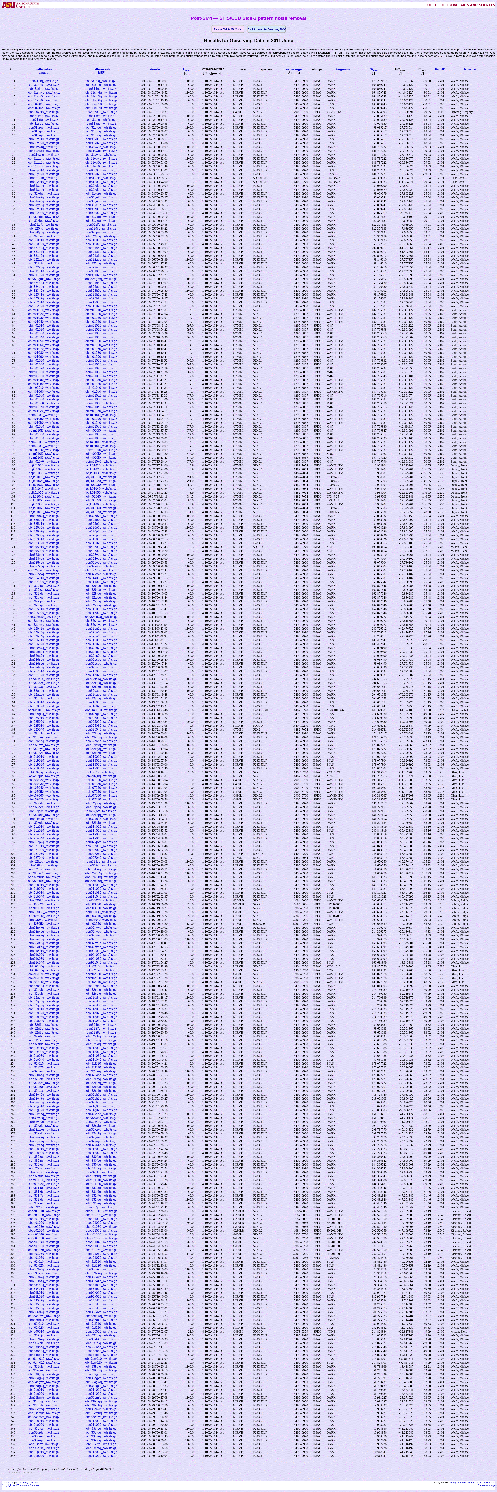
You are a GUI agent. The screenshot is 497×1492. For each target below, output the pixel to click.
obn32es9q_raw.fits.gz (44, 655)
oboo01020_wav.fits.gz (44, 1215)
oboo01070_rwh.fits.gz (101, 1257)
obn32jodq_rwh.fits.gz (101, 803)
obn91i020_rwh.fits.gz (101, 1184)
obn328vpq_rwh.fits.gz (101, 558)
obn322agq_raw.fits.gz (43, 267)
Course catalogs (486, 1485)
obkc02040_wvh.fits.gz (101, 982)
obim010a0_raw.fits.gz (44, 395)
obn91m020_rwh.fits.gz (101, 1362)
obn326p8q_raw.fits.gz (43, 535)
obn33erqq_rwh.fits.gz (101, 1440)
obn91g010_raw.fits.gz (43, 1106)
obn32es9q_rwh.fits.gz (101, 655)
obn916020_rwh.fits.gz (101, 644)
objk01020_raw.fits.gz (44, 481)
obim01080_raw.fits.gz (44, 372)
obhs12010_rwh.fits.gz (101, 182)
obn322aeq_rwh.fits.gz (101, 259)
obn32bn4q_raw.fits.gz (43, 636)
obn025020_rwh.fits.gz (101, 721)
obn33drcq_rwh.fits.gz (101, 1428)
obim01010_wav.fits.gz (44, 310)
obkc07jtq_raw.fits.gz (44, 772)
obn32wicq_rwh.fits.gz (101, 1118)
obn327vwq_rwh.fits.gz (101, 570)
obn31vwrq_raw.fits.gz (44, 147)
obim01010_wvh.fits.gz (101, 310)
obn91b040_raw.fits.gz (43, 896)
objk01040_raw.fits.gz (44, 496)
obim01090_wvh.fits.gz (101, 356)
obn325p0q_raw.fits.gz (43, 519)
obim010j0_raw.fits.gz (44, 457)
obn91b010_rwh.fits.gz (101, 885)
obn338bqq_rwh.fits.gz (101, 1354)
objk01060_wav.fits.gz (44, 504)
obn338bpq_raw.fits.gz (43, 1351)
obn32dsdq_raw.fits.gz (44, 667)
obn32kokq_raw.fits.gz (44, 818)
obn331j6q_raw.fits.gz (44, 1191)
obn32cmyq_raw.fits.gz (44, 624)
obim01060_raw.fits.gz (44, 364)
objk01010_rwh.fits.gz (101, 477)
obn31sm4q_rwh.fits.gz (101, 92)
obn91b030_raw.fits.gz (43, 892)
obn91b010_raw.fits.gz (43, 885)
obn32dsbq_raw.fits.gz (44, 659)
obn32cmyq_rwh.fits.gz (101, 624)
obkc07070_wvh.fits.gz (101, 799)
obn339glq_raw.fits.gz (44, 1366)
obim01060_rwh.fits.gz (101, 364)
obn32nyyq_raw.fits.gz (44, 931)
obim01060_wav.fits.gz (44, 345)
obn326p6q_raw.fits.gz (43, 527)
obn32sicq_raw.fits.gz (44, 1040)
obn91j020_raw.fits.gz (44, 1265)
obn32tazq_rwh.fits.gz (101, 1083)
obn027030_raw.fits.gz (43, 853)
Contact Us (8, 1482)
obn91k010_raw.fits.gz (44, 1292)
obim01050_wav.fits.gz (44, 341)
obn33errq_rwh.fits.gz (101, 1444)
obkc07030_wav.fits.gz (44, 784)
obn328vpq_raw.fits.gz (44, 558)
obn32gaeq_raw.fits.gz (43, 694)
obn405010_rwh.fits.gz (101, 547)
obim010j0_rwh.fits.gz (101, 457)
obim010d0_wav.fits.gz (44, 391)
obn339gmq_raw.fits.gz (44, 1370)
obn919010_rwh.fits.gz (101, 756)
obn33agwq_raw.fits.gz (44, 1382)
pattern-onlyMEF (101, 71)
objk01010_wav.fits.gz (44, 465)
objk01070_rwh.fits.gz (101, 512)
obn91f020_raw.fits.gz (44, 1067)
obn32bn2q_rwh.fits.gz (101, 628)
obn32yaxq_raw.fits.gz (44, 1137)
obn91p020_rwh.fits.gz (101, 1455)
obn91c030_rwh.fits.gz (101, 958)
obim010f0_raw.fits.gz (44, 430)
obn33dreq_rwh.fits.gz (101, 1436)
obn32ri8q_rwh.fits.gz (101, 1032)
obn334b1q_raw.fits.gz (43, 1288)
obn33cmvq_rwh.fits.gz (101, 1417)
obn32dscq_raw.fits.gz (44, 663)
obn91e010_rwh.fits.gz (101, 1048)
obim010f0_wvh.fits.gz (101, 415)
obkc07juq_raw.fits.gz (44, 776)
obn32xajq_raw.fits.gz (44, 1125)
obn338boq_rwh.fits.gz (101, 1347)
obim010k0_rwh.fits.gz (101, 461)
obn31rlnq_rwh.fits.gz (101, 88)
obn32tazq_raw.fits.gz (44, 1083)
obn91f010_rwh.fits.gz (101, 1063)
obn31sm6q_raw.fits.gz (44, 100)
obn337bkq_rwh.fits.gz (101, 1339)
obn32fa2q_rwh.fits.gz (101, 683)
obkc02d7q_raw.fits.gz (44, 970)
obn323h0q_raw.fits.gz (43, 290)
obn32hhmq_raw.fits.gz (44, 737)
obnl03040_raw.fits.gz (44, 916)
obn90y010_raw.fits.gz (44, 170)
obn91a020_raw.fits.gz (43, 830)
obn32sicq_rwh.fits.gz (101, 1040)
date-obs (154, 69)
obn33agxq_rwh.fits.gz (101, 1386)
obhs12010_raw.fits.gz (44, 182)
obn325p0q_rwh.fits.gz (101, 519)
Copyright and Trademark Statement (21, 1485)
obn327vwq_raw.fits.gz (44, 570)
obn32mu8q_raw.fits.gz (44, 877)
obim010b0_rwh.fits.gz (101, 399)
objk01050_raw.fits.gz (44, 500)
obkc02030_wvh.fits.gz (101, 978)
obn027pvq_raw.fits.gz (44, 842)
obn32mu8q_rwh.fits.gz (101, 877)
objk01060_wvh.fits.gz (101, 504)
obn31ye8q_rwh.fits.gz (101, 201)
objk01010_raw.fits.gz (44, 477)
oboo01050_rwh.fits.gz (101, 1246)
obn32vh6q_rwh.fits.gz (101, 1094)
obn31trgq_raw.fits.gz (44, 123)
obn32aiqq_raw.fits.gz (44, 605)
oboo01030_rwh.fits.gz (101, 1230)
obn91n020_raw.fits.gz (43, 1393)
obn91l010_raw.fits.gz (44, 1323)
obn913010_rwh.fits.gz (101, 539)
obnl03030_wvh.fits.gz (101, 912)
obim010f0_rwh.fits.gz (101, 430)
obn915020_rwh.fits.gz (101, 613)
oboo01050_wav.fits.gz (44, 1238)
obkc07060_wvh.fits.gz (101, 795)
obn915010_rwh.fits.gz (101, 609)
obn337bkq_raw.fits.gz (44, 1339)
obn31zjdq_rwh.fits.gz (101, 216)
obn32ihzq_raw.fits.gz (44, 752)
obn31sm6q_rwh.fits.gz (101, 100)
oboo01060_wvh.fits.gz (101, 1250)
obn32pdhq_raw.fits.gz (43, 985)
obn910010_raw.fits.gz (43, 240)
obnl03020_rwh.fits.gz (101, 904)
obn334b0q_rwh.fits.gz (101, 1285)
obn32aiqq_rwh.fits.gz (101, 605)
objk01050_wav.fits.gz (44, 492)
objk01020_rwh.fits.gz (101, 481)
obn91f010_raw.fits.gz (44, 1063)
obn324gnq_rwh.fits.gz (101, 282)
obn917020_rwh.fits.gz (101, 675)
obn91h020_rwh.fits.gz (101, 1152)
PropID (440, 69)
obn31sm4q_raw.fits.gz (44, 92)
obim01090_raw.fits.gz (44, 376)
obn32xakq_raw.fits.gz (44, 1129)
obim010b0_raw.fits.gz (44, 399)
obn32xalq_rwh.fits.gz (101, 1133)
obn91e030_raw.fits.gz (43, 1055)
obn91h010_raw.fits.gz (43, 1149)
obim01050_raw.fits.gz (44, 360)
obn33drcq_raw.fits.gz (44, 1428)
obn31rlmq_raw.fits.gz (44, 84)
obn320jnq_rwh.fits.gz (101, 236)
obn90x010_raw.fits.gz (44, 139)
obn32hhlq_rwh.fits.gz (101, 733)
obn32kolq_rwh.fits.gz (101, 822)
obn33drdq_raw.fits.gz (44, 1432)
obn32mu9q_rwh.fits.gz (101, 881)
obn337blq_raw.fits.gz (44, 1343)
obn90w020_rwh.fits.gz (101, 108)
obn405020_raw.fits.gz (43, 550)
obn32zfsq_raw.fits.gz (44, 1168)
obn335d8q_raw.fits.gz (43, 1304)
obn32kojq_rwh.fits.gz (101, 815)
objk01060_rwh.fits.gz (101, 508)
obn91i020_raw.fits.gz (44, 1184)
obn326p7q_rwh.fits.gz (101, 531)
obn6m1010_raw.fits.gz (44, 710)
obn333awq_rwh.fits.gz (101, 1273)
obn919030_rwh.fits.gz (101, 764)
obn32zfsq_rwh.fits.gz (101, 1168)
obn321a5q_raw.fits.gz (43, 251)
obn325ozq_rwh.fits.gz (101, 516)
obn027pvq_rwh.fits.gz (101, 842)
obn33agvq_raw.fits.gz (44, 1378)
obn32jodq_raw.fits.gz (44, 803)
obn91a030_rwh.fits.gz (101, 834)
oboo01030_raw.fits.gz (43, 1230)
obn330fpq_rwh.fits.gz (101, 1160)
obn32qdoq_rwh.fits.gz (101, 1001)
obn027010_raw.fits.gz (43, 846)
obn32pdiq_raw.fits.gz (44, 989)
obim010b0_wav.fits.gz (44, 383)
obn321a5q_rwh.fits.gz (101, 251)
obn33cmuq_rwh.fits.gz (101, 1413)
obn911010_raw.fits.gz (44, 271)
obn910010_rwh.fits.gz (101, 240)
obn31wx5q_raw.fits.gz (44, 162)
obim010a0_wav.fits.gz (44, 380)
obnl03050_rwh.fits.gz (101, 923)
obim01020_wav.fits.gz (44, 314)
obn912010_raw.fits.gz (43, 302)
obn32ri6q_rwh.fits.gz (101, 1024)
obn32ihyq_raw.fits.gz (44, 749)
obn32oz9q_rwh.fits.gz (101, 943)
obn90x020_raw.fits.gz (44, 143)
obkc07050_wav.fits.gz (44, 791)
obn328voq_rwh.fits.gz (101, 554)
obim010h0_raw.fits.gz (44, 438)
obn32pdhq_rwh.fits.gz (101, 985)
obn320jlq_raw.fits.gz (43, 228)
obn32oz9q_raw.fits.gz (44, 943)
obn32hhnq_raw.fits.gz (43, 741)
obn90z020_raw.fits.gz (44, 213)
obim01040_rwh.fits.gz (101, 337)
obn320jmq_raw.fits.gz (44, 232)
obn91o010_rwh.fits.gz (101, 1420)
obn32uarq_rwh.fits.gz (101, 1071)
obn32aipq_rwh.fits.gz (101, 601)
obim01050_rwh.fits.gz (101, 360)
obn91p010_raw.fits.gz (43, 1452)
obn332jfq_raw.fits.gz (43, 1207)
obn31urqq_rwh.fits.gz (101, 135)
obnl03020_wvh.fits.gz (101, 900)
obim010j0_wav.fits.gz (44, 446)
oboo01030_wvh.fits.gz (101, 1226)
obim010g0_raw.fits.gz (44, 434)
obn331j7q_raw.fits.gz (44, 1195)
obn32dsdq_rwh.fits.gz (101, 667)
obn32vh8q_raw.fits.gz (44, 1102)
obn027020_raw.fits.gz (43, 850)
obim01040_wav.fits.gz (44, 321)
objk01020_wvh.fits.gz (101, 469)
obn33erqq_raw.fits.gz (44, 1440)
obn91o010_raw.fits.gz (43, 1420)
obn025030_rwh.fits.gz (101, 725)
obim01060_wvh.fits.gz (101, 345)
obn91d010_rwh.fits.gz (101, 1009)
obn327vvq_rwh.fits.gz (101, 566)
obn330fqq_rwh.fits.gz (101, 1164)
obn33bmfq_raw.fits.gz (44, 1397)
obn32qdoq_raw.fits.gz (43, 1001)
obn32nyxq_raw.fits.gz (44, 927)
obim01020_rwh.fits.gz (101, 329)
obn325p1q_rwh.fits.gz (101, 523)
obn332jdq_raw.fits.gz (44, 1199)
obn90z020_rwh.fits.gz (101, 213)
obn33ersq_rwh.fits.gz (101, 1448)
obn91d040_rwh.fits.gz (101, 1020)
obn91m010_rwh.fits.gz (101, 1358)
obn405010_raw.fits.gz (43, 547)
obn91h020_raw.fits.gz (43, 1152)
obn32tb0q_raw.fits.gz (44, 1086)
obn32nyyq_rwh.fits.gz (101, 931)
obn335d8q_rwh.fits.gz (101, 1304)
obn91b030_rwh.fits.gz (101, 892)
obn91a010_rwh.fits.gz (101, 826)
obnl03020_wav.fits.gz (44, 900)
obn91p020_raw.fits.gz (43, 1455)
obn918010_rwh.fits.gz (101, 702)
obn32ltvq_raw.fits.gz (44, 865)
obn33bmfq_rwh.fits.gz (101, 1397)
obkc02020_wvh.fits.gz (101, 974)
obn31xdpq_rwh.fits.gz (101, 185)
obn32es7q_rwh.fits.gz (101, 648)
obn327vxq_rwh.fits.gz (101, 574)
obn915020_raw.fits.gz (43, 613)
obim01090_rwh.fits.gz (101, 376)
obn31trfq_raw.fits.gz (44, 119)
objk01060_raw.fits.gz (44, 508)
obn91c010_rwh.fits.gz (101, 951)
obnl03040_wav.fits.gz (44, 919)
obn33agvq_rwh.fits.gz (101, 1378)
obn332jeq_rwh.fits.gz (101, 1203)
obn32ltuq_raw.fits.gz (43, 861)
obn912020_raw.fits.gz (43, 306)
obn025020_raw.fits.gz (43, 721)
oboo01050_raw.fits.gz (43, 1246)
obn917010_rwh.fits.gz (101, 671)
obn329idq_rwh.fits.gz (101, 593)
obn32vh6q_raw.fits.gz (44, 1094)
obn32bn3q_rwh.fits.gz (101, 632)
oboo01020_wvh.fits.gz (101, 1215)
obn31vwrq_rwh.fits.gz (101, 147)
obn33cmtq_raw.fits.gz (44, 1409)
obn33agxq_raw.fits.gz (44, 1386)
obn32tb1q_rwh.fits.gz (101, 1090)
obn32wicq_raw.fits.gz (44, 1118)
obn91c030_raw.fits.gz (44, 958)
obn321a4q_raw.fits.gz (43, 248)
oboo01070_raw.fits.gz (43, 1257)
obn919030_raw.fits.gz (43, 764)
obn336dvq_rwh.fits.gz (101, 1312)
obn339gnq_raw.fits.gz (43, 1374)
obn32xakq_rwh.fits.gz (101, 1129)
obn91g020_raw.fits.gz (43, 1110)
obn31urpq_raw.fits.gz (44, 131)
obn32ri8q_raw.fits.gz (44, 1032)
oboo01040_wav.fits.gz (44, 1234)
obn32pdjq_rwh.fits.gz (101, 993)
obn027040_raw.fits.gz (43, 857)
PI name (470, 69)
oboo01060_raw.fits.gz (43, 1253)
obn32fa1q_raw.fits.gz (44, 679)
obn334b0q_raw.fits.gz (43, 1285)
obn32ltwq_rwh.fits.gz (101, 869)
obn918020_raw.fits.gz (43, 706)
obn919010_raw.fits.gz (43, 756)
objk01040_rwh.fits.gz (101, 496)
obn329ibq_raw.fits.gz (44, 585)
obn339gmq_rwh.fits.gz (101, 1370)
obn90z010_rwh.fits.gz (101, 209)
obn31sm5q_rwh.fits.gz (101, 96)
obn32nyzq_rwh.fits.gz (101, 935)
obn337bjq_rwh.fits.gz (101, 1335)
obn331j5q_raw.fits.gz (44, 1187)
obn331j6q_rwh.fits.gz (101, 1191)
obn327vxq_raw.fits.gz (44, 574)
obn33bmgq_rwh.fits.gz (101, 1401)
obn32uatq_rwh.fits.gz (101, 1079)
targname (343, 69)
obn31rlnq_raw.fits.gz (44, 88)
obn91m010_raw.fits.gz (44, 1358)
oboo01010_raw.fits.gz (43, 1219)
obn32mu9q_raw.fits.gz (44, 881)
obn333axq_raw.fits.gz (44, 1277)
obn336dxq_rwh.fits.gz (101, 1319)
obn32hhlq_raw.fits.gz (44, 733)
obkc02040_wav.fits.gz (44, 982)
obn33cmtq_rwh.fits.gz (101, 1409)
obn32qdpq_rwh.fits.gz (101, 1005)
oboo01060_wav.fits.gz (44, 1250)
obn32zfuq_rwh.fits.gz (101, 1176)
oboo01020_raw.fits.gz (43, 1222)
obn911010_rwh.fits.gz (101, 271)
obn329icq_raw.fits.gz (44, 589)
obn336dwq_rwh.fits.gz (101, 1316)
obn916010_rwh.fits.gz (101, 640)
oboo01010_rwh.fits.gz (101, 1219)
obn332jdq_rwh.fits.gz (101, 1199)
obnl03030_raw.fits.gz (44, 908)
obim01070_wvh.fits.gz (101, 349)
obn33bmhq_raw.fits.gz (44, 1405)
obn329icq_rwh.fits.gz (101, 589)
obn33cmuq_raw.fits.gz (44, 1413)
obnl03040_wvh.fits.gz (101, 919)
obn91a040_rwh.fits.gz (101, 838)
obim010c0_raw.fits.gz (44, 403)
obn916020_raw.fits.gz (43, 644)
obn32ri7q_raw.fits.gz (44, 1028)
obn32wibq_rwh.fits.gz (101, 1114)
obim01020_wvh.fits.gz (101, 314)
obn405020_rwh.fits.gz (101, 550)
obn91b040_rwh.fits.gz (101, 896)
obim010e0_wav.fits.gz (44, 411)
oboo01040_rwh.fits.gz (101, 1242)
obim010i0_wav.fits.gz (44, 442)
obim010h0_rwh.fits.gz (101, 438)
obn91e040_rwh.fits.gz (101, 1059)
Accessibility (21, 1482)
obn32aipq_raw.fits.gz (44, 601)
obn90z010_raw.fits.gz (44, 209)
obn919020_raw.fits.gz (43, 760)
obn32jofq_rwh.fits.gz (101, 811)
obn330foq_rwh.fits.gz (101, 1156)
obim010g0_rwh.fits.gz (101, 434)
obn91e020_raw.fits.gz (43, 1052)
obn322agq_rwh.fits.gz (101, 267)
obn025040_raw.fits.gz (43, 729)
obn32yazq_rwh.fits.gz (101, 1145)
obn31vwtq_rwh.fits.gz (101, 154)
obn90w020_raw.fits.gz (44, 108)
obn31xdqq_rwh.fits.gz (101, 189)
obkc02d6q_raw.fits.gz (44, 966)
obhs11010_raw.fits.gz (44, 178)
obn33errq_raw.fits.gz (44, 1444)
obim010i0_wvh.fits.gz (101, 442)
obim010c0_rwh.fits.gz (101, 403)
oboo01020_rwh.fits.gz (101, 1222)
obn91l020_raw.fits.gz (44, 1327)
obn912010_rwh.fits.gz (101, 302)
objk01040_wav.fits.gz (44, 488)
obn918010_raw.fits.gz (43, 702)
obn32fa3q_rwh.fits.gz (101, 686)
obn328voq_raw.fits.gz (44, 554)
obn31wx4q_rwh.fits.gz (101, 158)
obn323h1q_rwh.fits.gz (101, 294)
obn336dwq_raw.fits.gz (44, 1316)
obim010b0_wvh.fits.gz (101, 383)
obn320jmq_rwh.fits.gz (101, 232)
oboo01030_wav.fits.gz (44, 1226)
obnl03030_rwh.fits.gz (101, 908)
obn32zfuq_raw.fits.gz (44, 1176)
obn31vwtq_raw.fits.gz (44, 154)
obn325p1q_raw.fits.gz (43, 523)
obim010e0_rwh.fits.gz (101, 426)
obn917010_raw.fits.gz (43, 671)
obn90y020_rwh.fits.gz (101, 174)
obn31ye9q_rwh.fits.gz (101, 205)
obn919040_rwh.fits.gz (101, 768)
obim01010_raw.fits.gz (44, 325)
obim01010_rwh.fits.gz (101, 325)
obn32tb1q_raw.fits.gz (44, 1090)
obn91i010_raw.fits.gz (44, 1180)
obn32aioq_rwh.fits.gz (101, 597)
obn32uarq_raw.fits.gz (44, 1071)
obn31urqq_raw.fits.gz (44, 135)
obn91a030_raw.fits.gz (43, 834)
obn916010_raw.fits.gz (43, 640)
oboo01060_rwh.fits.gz (101, 1253)
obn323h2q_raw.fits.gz (43, 298)
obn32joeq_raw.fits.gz (44, 807)
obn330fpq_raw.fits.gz (44, 1160)
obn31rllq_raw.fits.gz (44, 81)
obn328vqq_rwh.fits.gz (101, 562)
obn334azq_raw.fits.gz (44, 1281)
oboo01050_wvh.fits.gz (101, 1238)
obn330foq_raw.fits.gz (44, 1156)
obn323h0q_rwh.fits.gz (101, 290)
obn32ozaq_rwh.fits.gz (101, 947)
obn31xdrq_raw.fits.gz (44, 193)
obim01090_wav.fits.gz (44, 356)
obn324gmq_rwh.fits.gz (101, 279)
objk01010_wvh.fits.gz (101, 465)
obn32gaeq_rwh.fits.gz (101, 694)
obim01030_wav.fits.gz (44, 317)
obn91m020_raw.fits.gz (44, 1362)
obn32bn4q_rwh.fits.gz (101, 636)
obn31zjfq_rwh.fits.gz (101, 224)
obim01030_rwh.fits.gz (101, 333)
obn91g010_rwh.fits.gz (101, 1106)
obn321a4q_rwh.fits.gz (101, 248)
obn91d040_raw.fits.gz (43, 1020)
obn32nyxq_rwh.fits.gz (101, 927)
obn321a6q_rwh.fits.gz (101, 255)
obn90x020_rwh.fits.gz (101, 143)
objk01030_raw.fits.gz (44, 484)
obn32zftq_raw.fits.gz (44, 1172)
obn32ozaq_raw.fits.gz (44, 947)
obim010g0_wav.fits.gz (44, 418)
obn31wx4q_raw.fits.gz (44, 158)
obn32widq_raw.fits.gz (44, 1121)
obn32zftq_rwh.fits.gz (101, 1172)
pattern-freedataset (43, 71)
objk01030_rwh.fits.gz (101, 484)
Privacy (34, 1482)
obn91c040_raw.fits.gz (44, 962)
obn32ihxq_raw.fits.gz (44, 745)
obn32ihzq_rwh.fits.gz (101, 752)
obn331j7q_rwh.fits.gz (101, 1195)
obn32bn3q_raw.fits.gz (43, 632)
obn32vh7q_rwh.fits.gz (101, 1098)
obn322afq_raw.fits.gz (44, 263)
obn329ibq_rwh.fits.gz (101, 585)
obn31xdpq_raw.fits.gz (44, 185)
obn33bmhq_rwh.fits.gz (101, 1405)
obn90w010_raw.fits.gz (44, 104)
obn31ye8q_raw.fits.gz (44, 201)
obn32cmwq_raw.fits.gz (44, 617)
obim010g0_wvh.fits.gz (101, 418)
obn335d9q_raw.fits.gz (43, 1308)
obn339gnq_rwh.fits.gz (101, 1374)
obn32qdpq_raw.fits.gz (43, 1005)
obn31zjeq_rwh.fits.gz (101, 220)
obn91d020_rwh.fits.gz (101, 1013)
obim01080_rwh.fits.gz (101, 372)
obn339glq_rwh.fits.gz (101, 1366)
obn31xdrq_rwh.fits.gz (101, 193)
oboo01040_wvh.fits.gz (101, 1234)
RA (373, 69)
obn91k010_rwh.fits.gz (101, 1292)
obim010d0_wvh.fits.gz (101, 391)
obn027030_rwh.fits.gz (101, 853)
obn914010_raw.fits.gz (43, 578)
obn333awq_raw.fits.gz (44, 1273)
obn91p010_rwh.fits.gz (101, 1452)
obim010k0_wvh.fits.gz (101, 450)
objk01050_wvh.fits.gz (101, 492)
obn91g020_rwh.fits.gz (101, 1110)
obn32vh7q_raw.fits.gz (44, 1098)
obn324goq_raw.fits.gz (43, 286)
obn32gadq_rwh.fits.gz (101, 690)
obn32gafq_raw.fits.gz (44, 698)
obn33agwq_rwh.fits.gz (101, 1382)
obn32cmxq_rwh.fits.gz (101, 620)
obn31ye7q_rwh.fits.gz (101, 197)
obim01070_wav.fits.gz (44, 349)
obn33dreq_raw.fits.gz (44, 1436)
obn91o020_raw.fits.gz (43, 1424)
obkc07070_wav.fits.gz (44, 799)
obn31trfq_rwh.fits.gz (101, 119)
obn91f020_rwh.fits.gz (101, 1067)
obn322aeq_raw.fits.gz (43, 259)
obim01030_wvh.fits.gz (101, 317)
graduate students (485, 1482)
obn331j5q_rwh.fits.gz (101, 1187)
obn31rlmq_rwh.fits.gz (101, 84)
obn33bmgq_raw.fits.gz (44, 1401)
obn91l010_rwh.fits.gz (101, 1323)
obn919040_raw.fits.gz (43, 768)
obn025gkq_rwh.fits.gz (101, 714)
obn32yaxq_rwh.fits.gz (101, 1137)
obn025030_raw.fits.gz (43, 725)
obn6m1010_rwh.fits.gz (101, 710)
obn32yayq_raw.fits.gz (44, 1141)
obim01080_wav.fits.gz (44, 352)
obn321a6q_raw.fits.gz (43, 255)
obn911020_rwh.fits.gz (101, 275)
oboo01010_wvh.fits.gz (101, 1211)
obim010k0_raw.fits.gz (44, 461)
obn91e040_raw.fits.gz (43, 1059)
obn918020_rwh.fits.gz (101, 706)
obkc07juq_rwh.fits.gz (101, 776)
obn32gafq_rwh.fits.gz (101, 698)
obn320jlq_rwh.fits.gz (101, 228)
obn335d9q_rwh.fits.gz (101, 1308)
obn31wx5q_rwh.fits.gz (101, 162)
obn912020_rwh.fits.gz (101, 306)
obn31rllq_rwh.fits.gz (101, 81)
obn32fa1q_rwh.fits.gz (101, 679)
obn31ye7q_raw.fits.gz (44, 197)
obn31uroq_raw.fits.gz (44, 127)
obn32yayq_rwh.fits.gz (101, 1141)
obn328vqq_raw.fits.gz (44, 562)
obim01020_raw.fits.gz (44, 329)
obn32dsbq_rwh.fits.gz (101, 659)
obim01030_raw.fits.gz (44, 333)
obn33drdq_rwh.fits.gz (101, 1432)
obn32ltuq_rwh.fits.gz (101, 861)
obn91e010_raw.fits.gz (43, 1048)
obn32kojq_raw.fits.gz (44, 815)
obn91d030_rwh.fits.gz (101, 1017)
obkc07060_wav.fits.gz (44, 795)
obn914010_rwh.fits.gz (101, 578)
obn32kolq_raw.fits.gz (44, 822)
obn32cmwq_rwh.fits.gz (101, 617)
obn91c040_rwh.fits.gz (101, 962)
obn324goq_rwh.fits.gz (101, 286)
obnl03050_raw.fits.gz (44, 923)
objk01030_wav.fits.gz (44, 473)
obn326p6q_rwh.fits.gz (101, 527)
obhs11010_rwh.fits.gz (101, 178)
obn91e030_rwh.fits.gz (101, 1055)
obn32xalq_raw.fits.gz (44, 1133)
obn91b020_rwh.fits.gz (101, 888)
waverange (294, 69)
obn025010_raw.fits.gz (43, 717)
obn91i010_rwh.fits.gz (101, 1180)
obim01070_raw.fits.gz (44, 368)
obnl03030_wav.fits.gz (44, 912)
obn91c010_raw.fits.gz (44, 951)
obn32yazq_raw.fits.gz (44, 1145)
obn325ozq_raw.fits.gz (44, 516)
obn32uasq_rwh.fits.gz (101, 1075)
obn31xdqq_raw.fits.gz (44, 189)
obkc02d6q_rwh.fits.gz (101, 966)
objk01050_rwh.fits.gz (101, 500)
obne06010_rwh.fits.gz (101, 1331)
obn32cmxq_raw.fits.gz (44, 620)
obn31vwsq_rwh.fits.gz (101, 150)
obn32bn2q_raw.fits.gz (43, 628)
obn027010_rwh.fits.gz (101, 846)
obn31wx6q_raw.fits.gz (44, 166)
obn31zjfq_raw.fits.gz (44, 224)
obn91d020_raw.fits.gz (43, 1013)
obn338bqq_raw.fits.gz (43, 1354)
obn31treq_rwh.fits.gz (101, 115)
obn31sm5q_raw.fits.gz (44, 96)
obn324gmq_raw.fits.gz (44, 279)
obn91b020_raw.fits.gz (43, 888)
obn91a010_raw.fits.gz (43, 826)
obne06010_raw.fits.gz (43, 1331)
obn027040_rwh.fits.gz (101, 857)
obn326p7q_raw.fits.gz (43, 531)
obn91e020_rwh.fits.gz (101, 1052)
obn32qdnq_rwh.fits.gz (101, 997)
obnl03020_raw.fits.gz (44, 904)
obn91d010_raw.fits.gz (43, 1009)
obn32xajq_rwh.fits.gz (101, 1125)
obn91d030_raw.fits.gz (43, 1017)
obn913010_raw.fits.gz (43, 539)
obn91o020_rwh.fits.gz (101, 1424)
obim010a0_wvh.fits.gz (101, 380)
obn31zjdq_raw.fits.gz (44, 216)
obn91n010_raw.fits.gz (43, 1389)
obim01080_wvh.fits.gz (101, 352)
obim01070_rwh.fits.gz (101, 368)
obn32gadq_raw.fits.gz (43, 690)
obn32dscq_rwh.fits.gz (101, 663)
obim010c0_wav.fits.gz (44, 387)
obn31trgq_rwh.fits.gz (101, 123)
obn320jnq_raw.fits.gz (44, 236)
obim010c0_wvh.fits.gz (101, 387)
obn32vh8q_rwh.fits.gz (101, 1102)
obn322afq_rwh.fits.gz (101, 263)
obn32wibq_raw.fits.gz (44, 1114)
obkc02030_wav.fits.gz (44, 978)
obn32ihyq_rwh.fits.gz (101, 749)
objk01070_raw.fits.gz (44, 512)
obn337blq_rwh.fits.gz (101, 1343)
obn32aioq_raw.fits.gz (44, 597)
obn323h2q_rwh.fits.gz (101, 298)
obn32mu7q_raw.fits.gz (44, 873)
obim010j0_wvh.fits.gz (101, 446)
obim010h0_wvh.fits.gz (101, 422)
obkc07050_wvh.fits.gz (101, 791)
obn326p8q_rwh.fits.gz (101, 535)
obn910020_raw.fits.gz (43, 244)
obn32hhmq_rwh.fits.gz (101, 737)
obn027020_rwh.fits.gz (101, 850)
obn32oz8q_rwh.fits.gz (101, 939)
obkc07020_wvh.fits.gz (101, 780)
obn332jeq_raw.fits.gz (44, 1203)
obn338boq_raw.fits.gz (43, 1347)
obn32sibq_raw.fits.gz (44, 1036)
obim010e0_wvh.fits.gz (101, 411)
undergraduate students (461, 1482)
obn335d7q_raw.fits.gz (43, 1300)
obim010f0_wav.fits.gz (44, 415)
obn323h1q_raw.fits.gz (43, 294)
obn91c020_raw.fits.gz (44, 954)
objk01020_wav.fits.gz (44, 469)
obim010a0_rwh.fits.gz (101, 395)
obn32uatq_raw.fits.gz (44, 1079)
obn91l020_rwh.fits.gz (101, 1327)
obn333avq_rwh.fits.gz (101, 1269)
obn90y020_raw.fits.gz (44, 174)
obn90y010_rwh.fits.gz (101, 170)
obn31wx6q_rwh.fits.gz (101, 166)
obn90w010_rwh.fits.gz (101, 104)
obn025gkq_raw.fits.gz (44, 714)
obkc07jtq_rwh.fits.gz (101, 772)
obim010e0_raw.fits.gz (44, 426)
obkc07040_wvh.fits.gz (101, 787)
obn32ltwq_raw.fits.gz (44, 869)
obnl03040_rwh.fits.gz (101, 916)
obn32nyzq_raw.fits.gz (44, 935)
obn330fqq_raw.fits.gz (44, 1164)
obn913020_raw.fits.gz (43, 543)
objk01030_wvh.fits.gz (101, 473)
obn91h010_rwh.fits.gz (101, 1149)
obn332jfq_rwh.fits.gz (101, 1207)
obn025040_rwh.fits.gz (101, 729)
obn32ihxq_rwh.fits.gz (101, 745)
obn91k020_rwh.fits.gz (101, 1296)
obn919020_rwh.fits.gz (101, 760)
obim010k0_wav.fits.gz (44, 450)
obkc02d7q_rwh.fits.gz (101, 970)
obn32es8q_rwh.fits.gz (101, 651)
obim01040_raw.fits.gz (44, 337)
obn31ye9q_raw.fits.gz (44, 205)
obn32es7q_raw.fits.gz (44, 648)
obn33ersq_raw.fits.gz (44, 1448)
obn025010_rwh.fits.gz (101, 717)
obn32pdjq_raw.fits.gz (44, 993)
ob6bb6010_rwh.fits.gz (101, 112)
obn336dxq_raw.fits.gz (44, 1319)
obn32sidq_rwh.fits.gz (101, 1044)
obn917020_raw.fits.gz (43, 675)
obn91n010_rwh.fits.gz (101, 1389)
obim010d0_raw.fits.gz (44, 407)
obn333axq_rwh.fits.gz (101, 1277)
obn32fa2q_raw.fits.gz (44, 683)
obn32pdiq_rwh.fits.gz (101, 989)
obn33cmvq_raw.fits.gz (44, 1417)
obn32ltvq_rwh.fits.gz (101, 865)
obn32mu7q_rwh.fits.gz (101, 873)
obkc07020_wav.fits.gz (44, 780)
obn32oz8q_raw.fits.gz (44, 939)
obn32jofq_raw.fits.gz (43, 811)
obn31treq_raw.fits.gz (44, 115)
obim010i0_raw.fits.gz (44, 453)
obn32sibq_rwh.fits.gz (101, 1036)
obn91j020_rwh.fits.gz (101, 1265)
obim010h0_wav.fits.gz (44, 422)
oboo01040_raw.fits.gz (43, 1242)
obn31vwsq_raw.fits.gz (44, 150)
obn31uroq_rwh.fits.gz (101, 127)
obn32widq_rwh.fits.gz (101, 1121)
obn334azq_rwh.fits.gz (101, 1281)
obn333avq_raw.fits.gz (44, 1269)
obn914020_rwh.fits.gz (101, 582)
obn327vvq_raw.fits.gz (44, 566)
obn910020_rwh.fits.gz (101, 244)
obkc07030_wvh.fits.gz (101, 784)
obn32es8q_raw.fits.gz (44, 651)
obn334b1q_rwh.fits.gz (101, 1288)
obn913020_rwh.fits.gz (101, 543)
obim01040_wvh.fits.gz (101, 321)
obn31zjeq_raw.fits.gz (44, 220)
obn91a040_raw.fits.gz (43, 838)
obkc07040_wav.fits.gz (44, 787)
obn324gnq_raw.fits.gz (43, 282)
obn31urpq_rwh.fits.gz (101, 131)
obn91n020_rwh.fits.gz (101, 1393)
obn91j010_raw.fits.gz (44, 1261)
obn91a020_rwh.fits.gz (101, 830)
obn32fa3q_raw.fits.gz (44, 686)
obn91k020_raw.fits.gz (44, 1296)
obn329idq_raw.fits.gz (44, 593)
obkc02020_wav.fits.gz (44, 974)
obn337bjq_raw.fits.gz (44, 1335)
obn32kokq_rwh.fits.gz (101, 818)
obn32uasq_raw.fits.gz (44, 1075)
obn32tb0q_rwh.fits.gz (101, 1086)
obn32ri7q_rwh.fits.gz (101, 1028)
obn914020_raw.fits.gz (43, 582)
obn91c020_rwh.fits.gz (101, 954)
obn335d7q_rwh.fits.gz (101, 1300)
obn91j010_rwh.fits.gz (101, 1261)
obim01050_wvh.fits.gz (101, 341)
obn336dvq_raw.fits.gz (44, 1312)
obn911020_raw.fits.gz (44, 275)
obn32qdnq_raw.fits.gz (43, 997)
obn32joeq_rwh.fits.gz (101, 807)
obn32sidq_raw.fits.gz (44, 1044)
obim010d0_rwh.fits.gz (101, 407)
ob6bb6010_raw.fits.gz (43, 112)
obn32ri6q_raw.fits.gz (44, 1024)
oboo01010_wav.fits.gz (44, 1211)
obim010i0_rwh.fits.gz (101, 453)
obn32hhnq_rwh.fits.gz (101, 741)
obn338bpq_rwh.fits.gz (101, 1351)
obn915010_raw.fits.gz (43, 609)
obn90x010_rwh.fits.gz (101, 139)
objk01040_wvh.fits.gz (101, 488)
